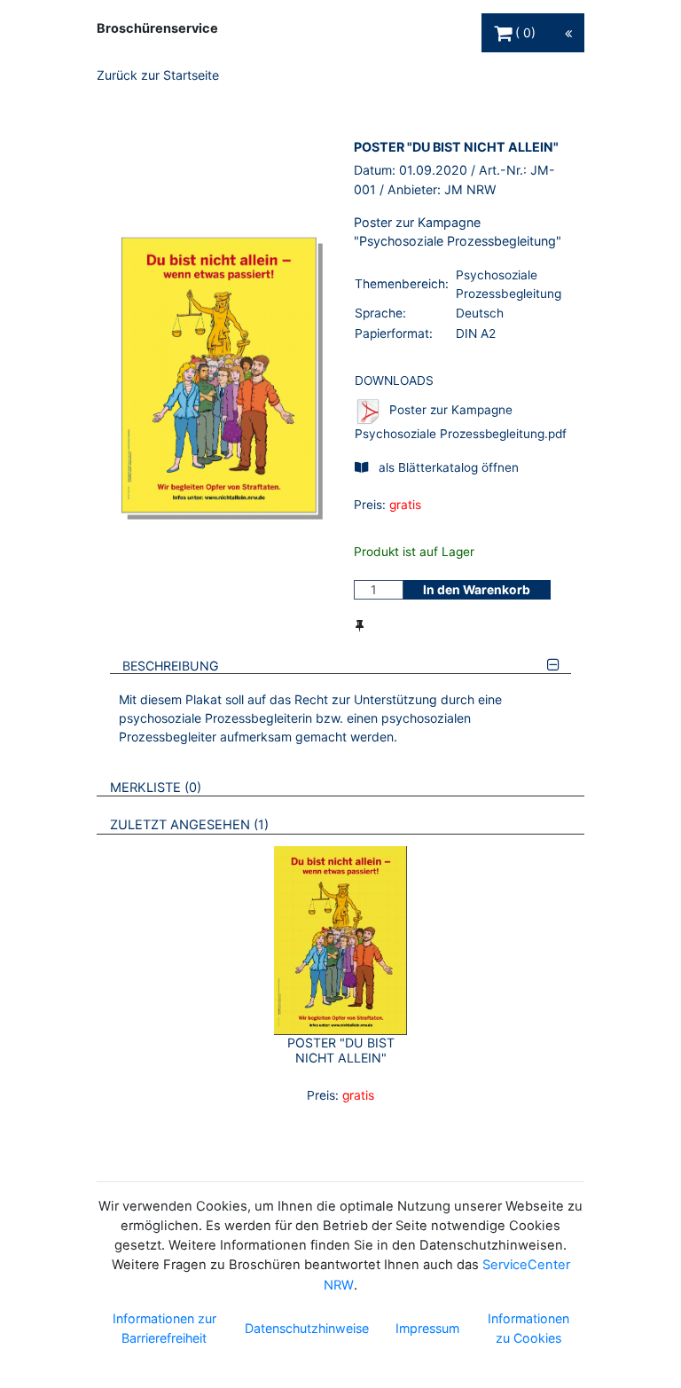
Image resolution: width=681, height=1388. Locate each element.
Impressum (427, 1328)
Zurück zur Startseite (158, 74)
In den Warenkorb (476, 590)
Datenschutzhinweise (307, 1328)
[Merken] (359, 625)
